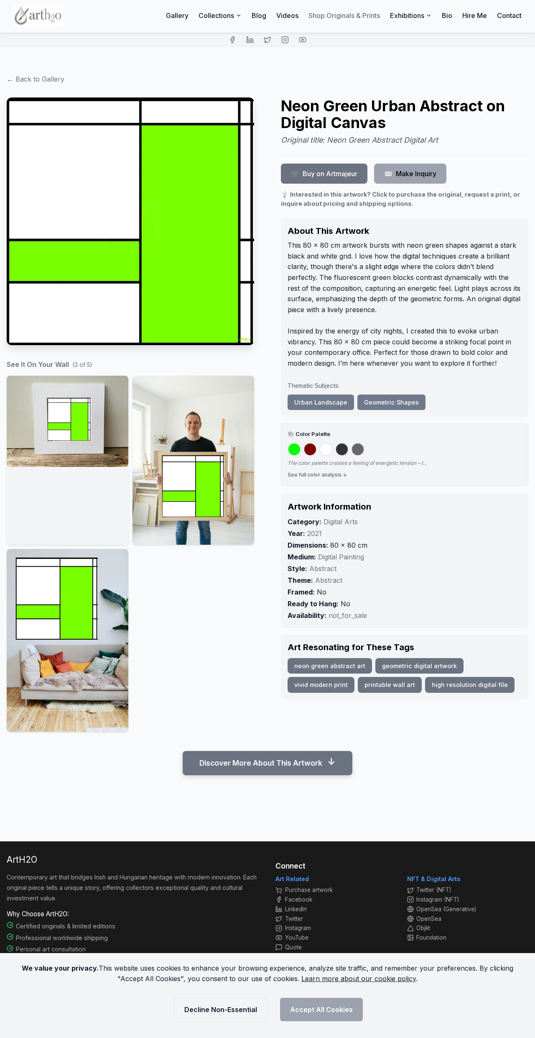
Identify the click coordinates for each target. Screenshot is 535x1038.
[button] (67, 460)
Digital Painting (341, 557)
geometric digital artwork (419, 665)
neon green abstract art (329, 665)
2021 (314, 533)
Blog (259, 15)
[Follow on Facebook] (232, 40)
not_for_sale (348, 615)
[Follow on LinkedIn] (250, 40)
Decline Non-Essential (220, 1009)
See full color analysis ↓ (317, 475)
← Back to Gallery (35, 79)
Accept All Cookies (321, 1009)
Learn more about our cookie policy (358, 978)
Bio (447, 15)
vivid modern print (321, 684)
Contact (509, 15)
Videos (287, 15)
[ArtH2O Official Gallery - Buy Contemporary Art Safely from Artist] (38, 15)
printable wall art (389, 684)
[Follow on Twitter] (267, 40)
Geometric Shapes (391, 402)
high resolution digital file (470, 684)
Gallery (177, 15)
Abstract (322, 568)
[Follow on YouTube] (302, 40)
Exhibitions (407, 15)
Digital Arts (341, 522)
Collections (216, 15)
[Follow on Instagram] (285, 40)
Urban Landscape (320, 402)
